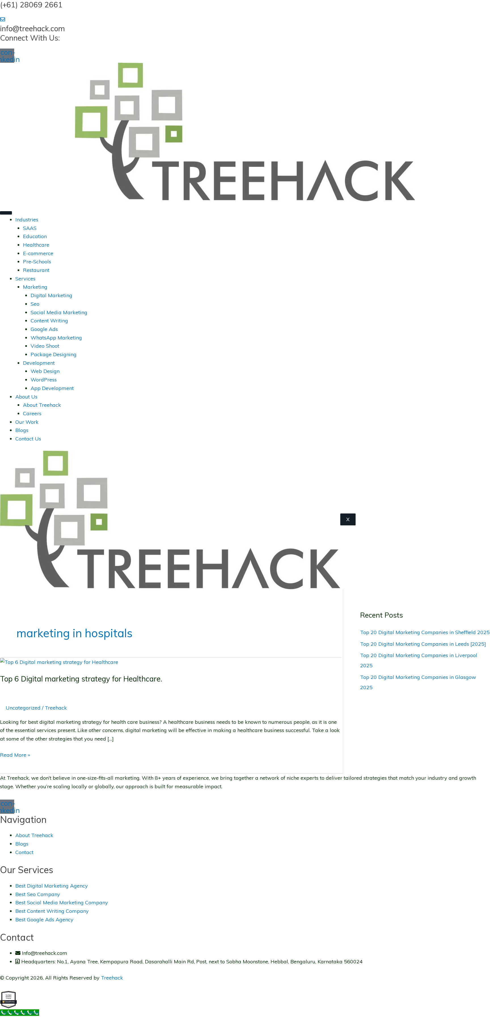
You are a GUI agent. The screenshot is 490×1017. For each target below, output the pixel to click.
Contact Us (28, 438)
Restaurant (36, 270)
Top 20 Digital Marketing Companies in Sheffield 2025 (425, 632)
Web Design (45, 371)
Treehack (112, 977)
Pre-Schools (37, 261)
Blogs (21, 430)
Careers (32, 413)
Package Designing (54, 354)
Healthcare (36, 245)
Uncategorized (23, 707)
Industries (26, 219)
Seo (35, 304)
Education (35, 236)
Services (25, 278)
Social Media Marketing (59, 312)
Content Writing (49, 320)
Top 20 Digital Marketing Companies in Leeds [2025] (423, 644)
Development (39, 363)
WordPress (44, 379)
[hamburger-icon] (6, 213)
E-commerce (38, 253)
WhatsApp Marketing (56, 337)
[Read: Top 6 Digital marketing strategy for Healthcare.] (59, 662)
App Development (52, 388)
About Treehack (42, 405)
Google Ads (44, 329)
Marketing (35, 287)
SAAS (30, 228)
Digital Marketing (51, 295)
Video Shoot (45, 346)
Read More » (15, 754)
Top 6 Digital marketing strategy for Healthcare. (81, 678)
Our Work (27, 422)
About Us (26, 396)
